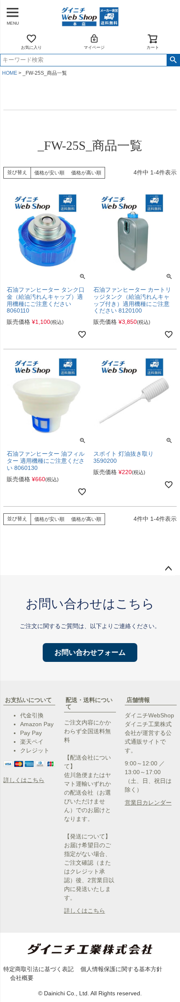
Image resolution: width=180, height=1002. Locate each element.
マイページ (94, 47)
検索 (173, 60)
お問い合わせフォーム (90, 652)
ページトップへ (168, 568)
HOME (9, 73)
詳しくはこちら (23, 780)
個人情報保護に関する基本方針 (121, 969)
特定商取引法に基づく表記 (38, 969)
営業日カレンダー (148, 802)
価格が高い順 (86, 173)
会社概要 (21, 977)
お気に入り (31, 47)
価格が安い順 (49, 173)
